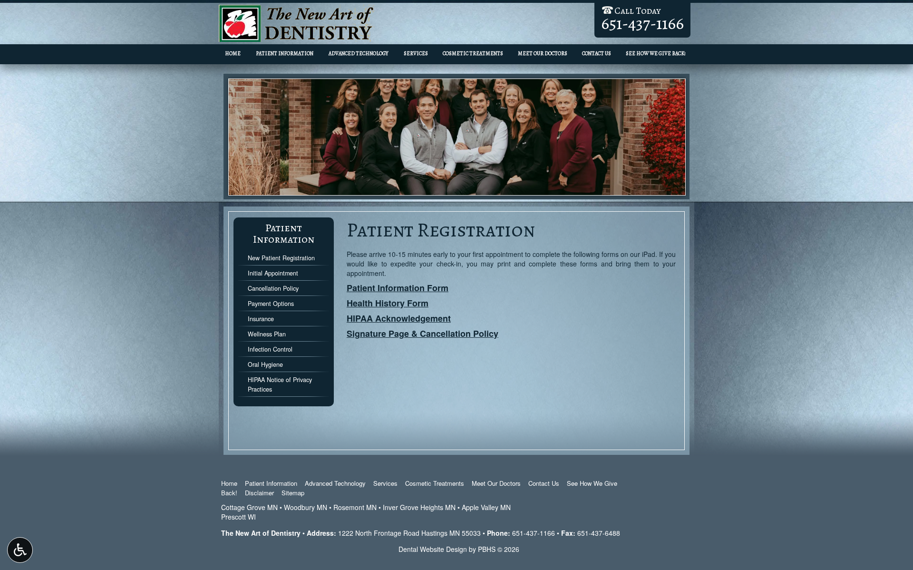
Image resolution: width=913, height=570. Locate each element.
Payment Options (271, 303)
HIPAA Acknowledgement (399, 318)
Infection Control (270, 349)
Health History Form (387, 303)
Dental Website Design (432, 549)
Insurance (261, 318)
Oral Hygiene (265, 364)
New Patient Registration (281, 258)
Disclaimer (259, 492)
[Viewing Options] (20, 550)
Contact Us (596, 53)
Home (233, 53)
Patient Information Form (397, 288)
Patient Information (284, 53)
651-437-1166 (533, 533)
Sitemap (293, 492)
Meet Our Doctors (542, 53)
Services (416, 53)
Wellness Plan (267, 334)
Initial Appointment (273, 273)
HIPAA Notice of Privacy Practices (280, 384)
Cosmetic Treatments (473, 53)
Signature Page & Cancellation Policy (422, 333)
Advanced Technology (359, 53)
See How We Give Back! (656, 53)
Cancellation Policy (273, 288)
